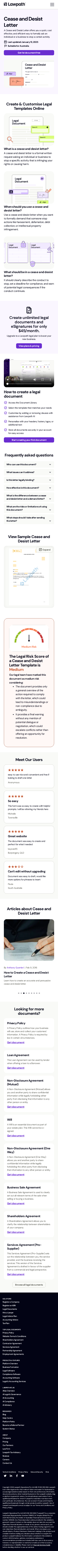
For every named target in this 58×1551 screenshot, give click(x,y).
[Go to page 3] (23, 993)
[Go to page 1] (18, 993)
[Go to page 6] (31, 993)
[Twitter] (5, 1475)
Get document (15, 1042)
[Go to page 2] (21, 993)
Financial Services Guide (41, 1545)
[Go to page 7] (34, 993)
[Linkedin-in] (11, 1475)
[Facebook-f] (16, 1475)
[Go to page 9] (39, 993)
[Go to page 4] (26, 993)
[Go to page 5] (29, 993)
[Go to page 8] (36, 993)
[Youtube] (22, 1475)
